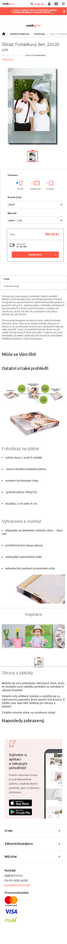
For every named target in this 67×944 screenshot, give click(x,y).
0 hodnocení (39, 55)
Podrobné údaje (11, 286)
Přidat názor (8, 59)
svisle (20, 188)
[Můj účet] (49, 3)
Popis (6, 278)
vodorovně (35, 188)
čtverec (50, 188)
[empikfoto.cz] (33, 25)
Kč (39, 4)
